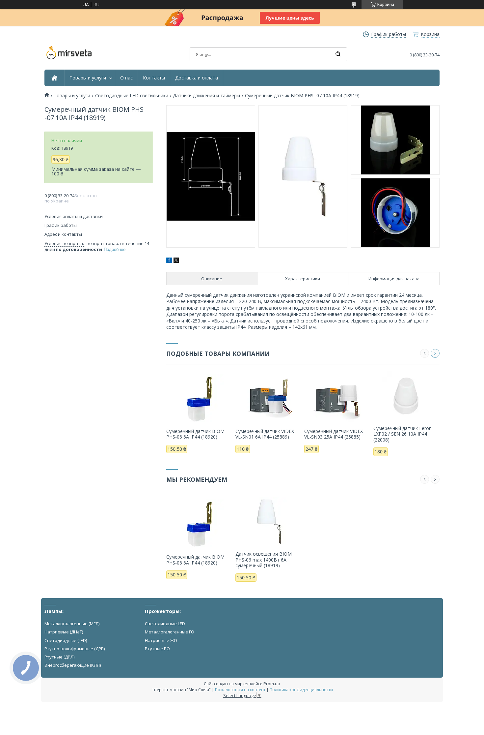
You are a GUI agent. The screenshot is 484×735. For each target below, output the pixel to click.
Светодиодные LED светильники (131, 96)
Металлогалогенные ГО (169, 632)
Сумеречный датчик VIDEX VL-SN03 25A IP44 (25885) (333, 434)
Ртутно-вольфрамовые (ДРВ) (74, 649)
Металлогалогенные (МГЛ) (71, 624)
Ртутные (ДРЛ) (59, 657)
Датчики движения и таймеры (206, 96)
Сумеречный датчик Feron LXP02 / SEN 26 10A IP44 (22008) (402, 434)
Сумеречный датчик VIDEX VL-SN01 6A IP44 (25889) (264, 434)
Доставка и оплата (196, 78)
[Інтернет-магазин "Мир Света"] (69, 53)
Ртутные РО (157, 649)
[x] (176, 261)
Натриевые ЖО (161, 640)
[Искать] (338, 54)
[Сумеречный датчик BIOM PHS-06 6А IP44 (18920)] (199, 398)
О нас (126, 78)
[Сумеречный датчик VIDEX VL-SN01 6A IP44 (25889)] (268, 398)
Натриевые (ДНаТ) (63, 632)
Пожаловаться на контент (240, 689)
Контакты (154, 78)
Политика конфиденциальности (301, 689)
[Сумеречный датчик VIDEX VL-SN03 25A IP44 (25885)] (337, 398)
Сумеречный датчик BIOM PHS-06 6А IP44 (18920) (195, 434)
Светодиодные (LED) (65, 640)
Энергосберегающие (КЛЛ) (72, 665)
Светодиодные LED (165, 624)
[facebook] (169, 261)
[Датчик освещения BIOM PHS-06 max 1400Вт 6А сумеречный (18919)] (268, 521)
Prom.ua (271, 684)
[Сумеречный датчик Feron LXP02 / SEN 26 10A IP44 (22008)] (406, 395)
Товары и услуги (87, 78)
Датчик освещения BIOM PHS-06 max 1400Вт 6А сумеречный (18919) (263, 559)
